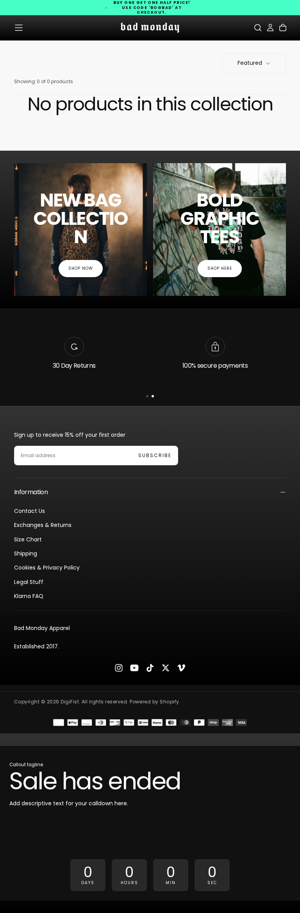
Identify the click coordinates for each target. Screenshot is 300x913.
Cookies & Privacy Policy (47, 567)
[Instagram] (118, 668)
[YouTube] (134, 668)
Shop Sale (31, 825)
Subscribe (154, 455)
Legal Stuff (28, 582)
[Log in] (270, 27)
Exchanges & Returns (42, 525)
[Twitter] (165, 668)
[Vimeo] (181, 668)
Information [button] (31, 492)
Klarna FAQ (28, 596)
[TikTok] (150, 668)
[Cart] (283, 27)
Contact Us (29, 511)
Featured (250, 63)
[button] (18, 27)
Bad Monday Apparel (42, 628)
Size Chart (28, 539)
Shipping (25, 553)
